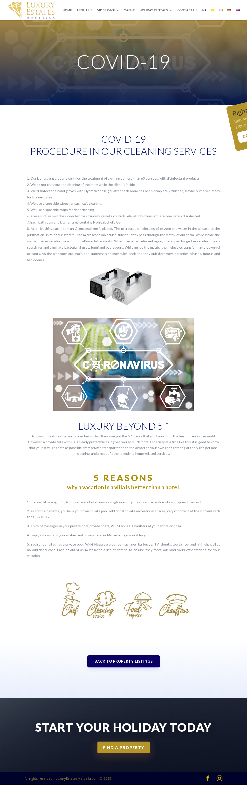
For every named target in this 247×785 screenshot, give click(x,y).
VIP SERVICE (106, 10)
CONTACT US (187, 10)
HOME (67, 10)
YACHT (129, 10)
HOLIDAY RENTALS (153, 10)
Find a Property (123, 747)
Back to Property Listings (124, 661)
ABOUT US (84, 10)
